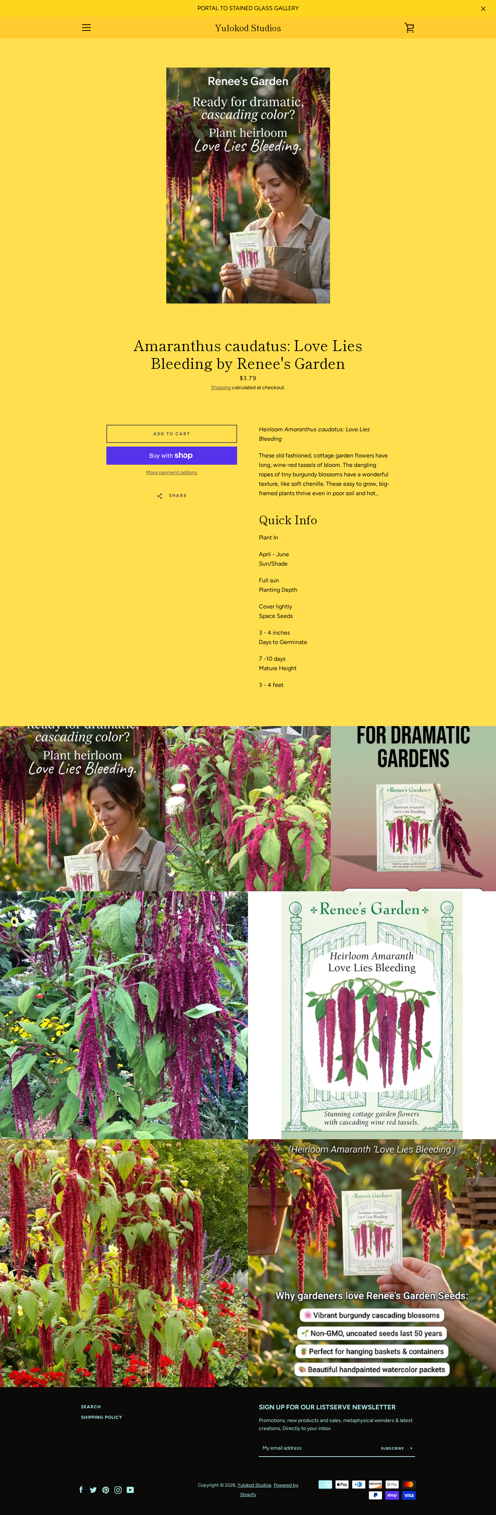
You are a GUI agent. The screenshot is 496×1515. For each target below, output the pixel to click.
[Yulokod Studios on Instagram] (118, 1489)
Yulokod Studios (248, 28)
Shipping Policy (101, 1417)
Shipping (221, 387)
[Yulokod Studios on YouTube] (130, 1489)
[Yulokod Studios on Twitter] (93, 1489)
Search (91, 1406)
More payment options (171, 472)
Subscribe (393, 1448)
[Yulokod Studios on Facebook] (81, 1489)
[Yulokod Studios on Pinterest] (105, 1489)
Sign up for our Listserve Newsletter (327, 1407)
